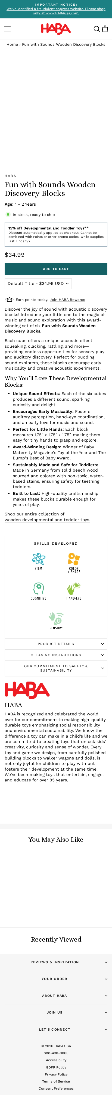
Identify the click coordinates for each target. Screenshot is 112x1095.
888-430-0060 (56, 1053)
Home (12, 44)
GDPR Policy (56, 1067)
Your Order (55, 979)
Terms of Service (56, 1081)
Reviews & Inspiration (54, 962)
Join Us (55, 1012)
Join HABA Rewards (67, 300)
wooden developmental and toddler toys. (47, 519)
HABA (10, 176)
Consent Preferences (56, 1088)
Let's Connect (54, 1029)
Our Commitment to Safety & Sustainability (56, 668)
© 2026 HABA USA (56, 1046)
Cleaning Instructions (56, 655)
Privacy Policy (56, 1074)
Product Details (56, 644)
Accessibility (56, 1060)
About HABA (54, 996)
